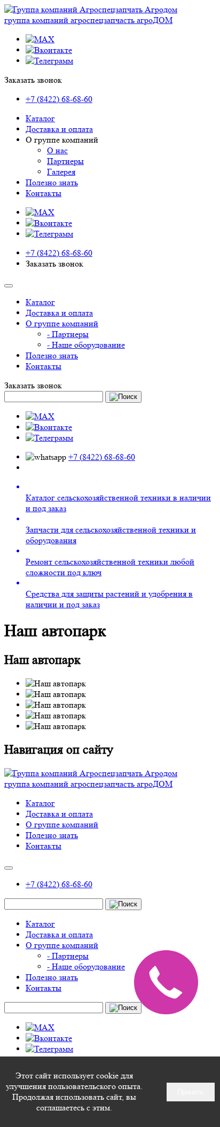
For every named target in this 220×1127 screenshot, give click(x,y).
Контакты (43, 193)
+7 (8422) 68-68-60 (59, 99)
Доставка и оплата (59, 129)
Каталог (40, 118)
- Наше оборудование (86, 345)
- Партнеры (68, 334)
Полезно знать (52, 182)
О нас (57, 150)
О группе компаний (62, 323)
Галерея (61, 172)
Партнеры (65, 161)
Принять (190, 1092)
